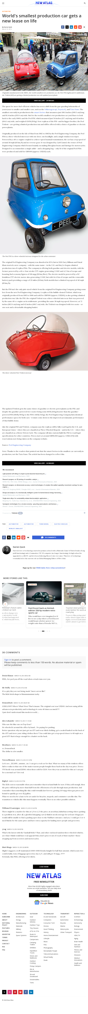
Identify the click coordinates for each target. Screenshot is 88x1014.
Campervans (34, 939)
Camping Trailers (33, 944)
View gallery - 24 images (44, 101)
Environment (78, 929)
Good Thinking (49, 929)
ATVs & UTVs (34, 931)
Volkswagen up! (50, 109)
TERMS (4, 937)
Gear (31, 917)
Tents (32, 983)
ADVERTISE (6, 934)
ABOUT (4, 920)
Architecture (20, 917)
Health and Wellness (78, 964)
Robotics (19, 932)
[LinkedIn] (71, 27)
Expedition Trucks (33, 952)
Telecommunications (51, 954)
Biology (76, 926)
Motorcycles (64, 929)
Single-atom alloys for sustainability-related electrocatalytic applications (25, 498)
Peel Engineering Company (20, 445)
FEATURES (6, 928)
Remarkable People (50, 951)
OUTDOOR (34, 914)
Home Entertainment (51, 935)
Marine (62, 926)
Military (18, 929)
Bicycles (63, 923)
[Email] (84, 27)
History (46, 932)
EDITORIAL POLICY (6, 924)
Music (46, 942)
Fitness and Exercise (78, 951)
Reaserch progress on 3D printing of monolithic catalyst (20, 479)
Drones (46, 926)
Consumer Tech (49, 923)
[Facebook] (62, 27)
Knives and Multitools (33, 957)
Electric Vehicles (61, 524)
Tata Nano (74, 109)
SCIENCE (77, 917)
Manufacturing (21, 923)
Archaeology (78, 920)
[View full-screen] (85, 34)
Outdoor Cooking (33, 962)
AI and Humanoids (50, 917)
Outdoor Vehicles (33, 921)
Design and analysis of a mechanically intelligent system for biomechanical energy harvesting (32, 492)
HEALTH (77, 935)
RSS (3, 947)
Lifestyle (46, 938)
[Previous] (5, 604)
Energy (18, 920)
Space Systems (21, 935)
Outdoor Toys (35, 925)
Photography (48, 948)
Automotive (6, 11)
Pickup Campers (35, 966)
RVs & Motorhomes (34, 970)
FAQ (3, 950)
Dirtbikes (33, 948)
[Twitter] (67, 27)
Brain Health (78, 942)
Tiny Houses (34, 928)
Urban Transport (66, 932)
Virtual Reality (48, 957)
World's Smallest (16, 528)
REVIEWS (5, 931)
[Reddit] (75, 27)
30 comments (50, 537)
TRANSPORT (64, 914)
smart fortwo (39, 112)
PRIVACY (5, 940)
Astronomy (78, 923)
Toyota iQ (62, 109)
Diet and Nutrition (77, 946)
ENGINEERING (21, 914)
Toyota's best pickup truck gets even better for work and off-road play (48, 610)
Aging (76, 938)
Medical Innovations (78, 959)
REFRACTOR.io (79, 914)
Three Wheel (44, 524)
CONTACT (6, 944)
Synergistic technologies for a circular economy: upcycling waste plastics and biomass (30, 504)
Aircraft (62, 917)
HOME (4, 914)
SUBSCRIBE (6, 917)
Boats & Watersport (34, 935)
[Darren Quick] (6, 550)
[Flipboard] (80, 27)
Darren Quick (19, 547)
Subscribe (44, 895)
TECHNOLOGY (49, 914)
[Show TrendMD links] (84, 513)
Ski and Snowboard (34, 975)
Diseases (77, 955)
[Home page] (43, 4)
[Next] (82, 604)
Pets (45, 945)
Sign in (7, 659)
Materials (19, 926)
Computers (47, 920)
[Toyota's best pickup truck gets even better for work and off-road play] (49, 593)
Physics (76, 932)
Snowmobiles (34, 979)
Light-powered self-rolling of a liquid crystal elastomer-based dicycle (24, 474)
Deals (46, 960)
